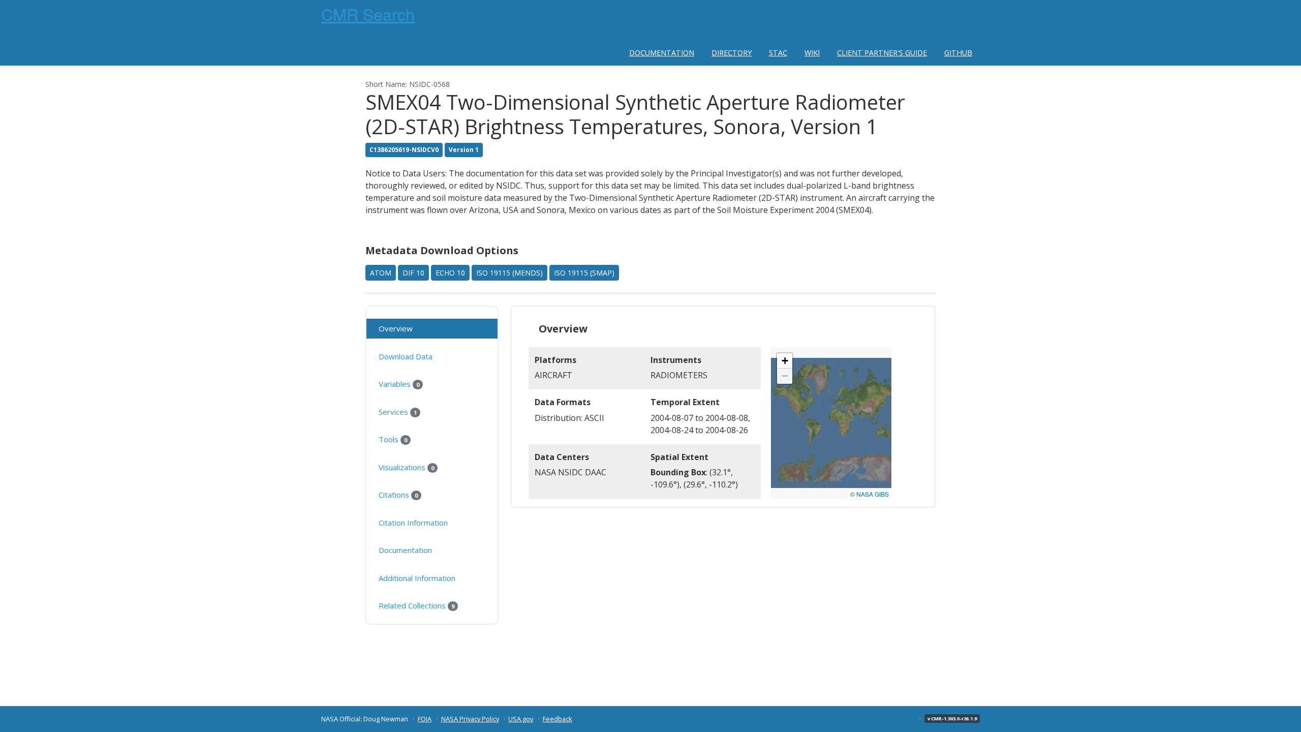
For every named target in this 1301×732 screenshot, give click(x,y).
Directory (731, 52)
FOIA (424, 718)
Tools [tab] (393, 439)
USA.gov (520, 718)
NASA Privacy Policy (470, 718)
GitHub (958, 52)
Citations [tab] (398, 495)
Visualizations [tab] (406, 467)
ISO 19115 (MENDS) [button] (509, 273)
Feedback (557, 718)
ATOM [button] (380, 273)
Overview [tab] (396, 328)
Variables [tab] (399, 384)
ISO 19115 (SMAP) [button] (584, 273)
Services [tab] (398, 412)
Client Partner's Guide (882, 52)
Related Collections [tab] (416, 605)
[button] (784, 361)
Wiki (812, 52)
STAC (778, 52)
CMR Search (368, 13)
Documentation (661, 52)
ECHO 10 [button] (450, 273)
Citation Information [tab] (413, 522)
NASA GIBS (872, 494)
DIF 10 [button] (413, 273)
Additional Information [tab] (417, 578)
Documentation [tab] (405, 550)
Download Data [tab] (405, 356)
